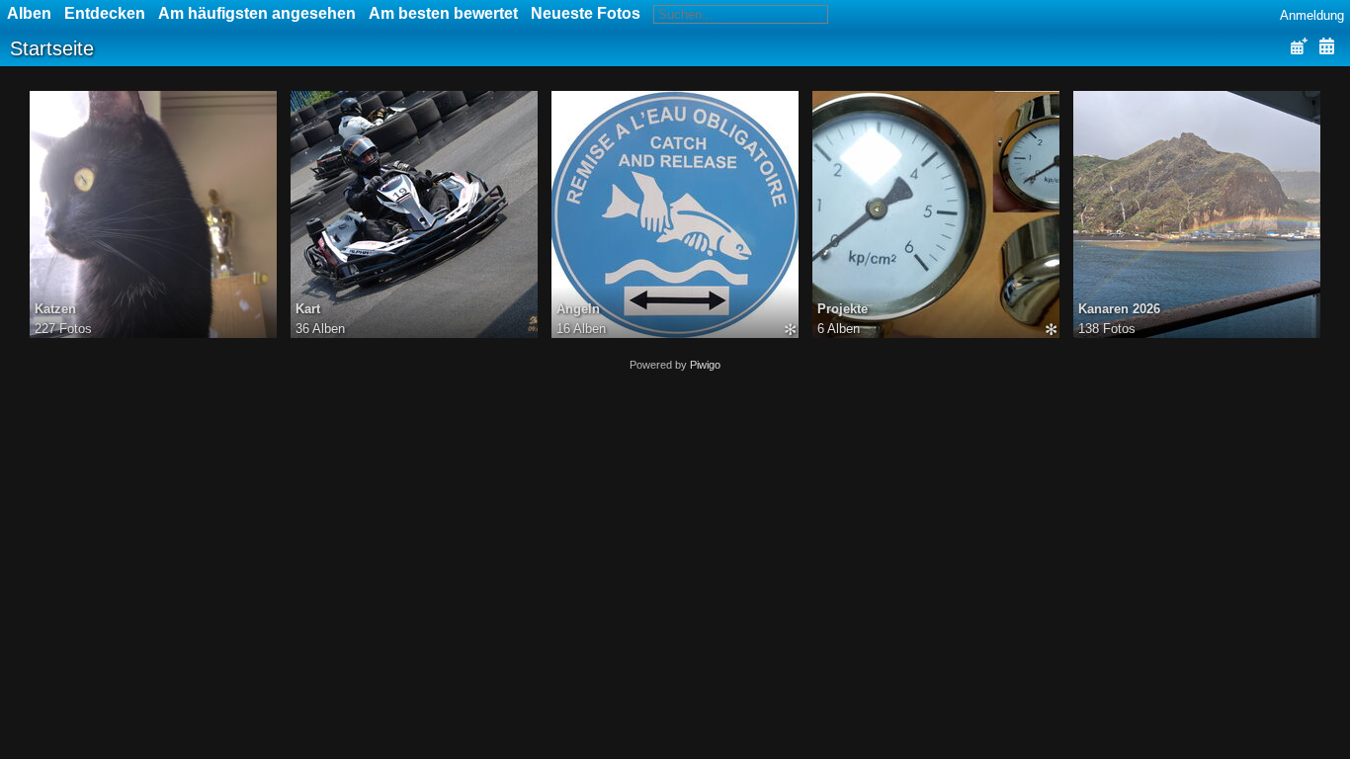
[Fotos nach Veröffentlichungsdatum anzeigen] (1298, 47)
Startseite (52, 48)
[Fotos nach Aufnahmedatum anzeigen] (1326, 47)
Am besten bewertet (443, 13)
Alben (29, 13)
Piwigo (705, 365)
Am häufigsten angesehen (257, 13)
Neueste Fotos (585, 13)
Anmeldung (1312, 15)
